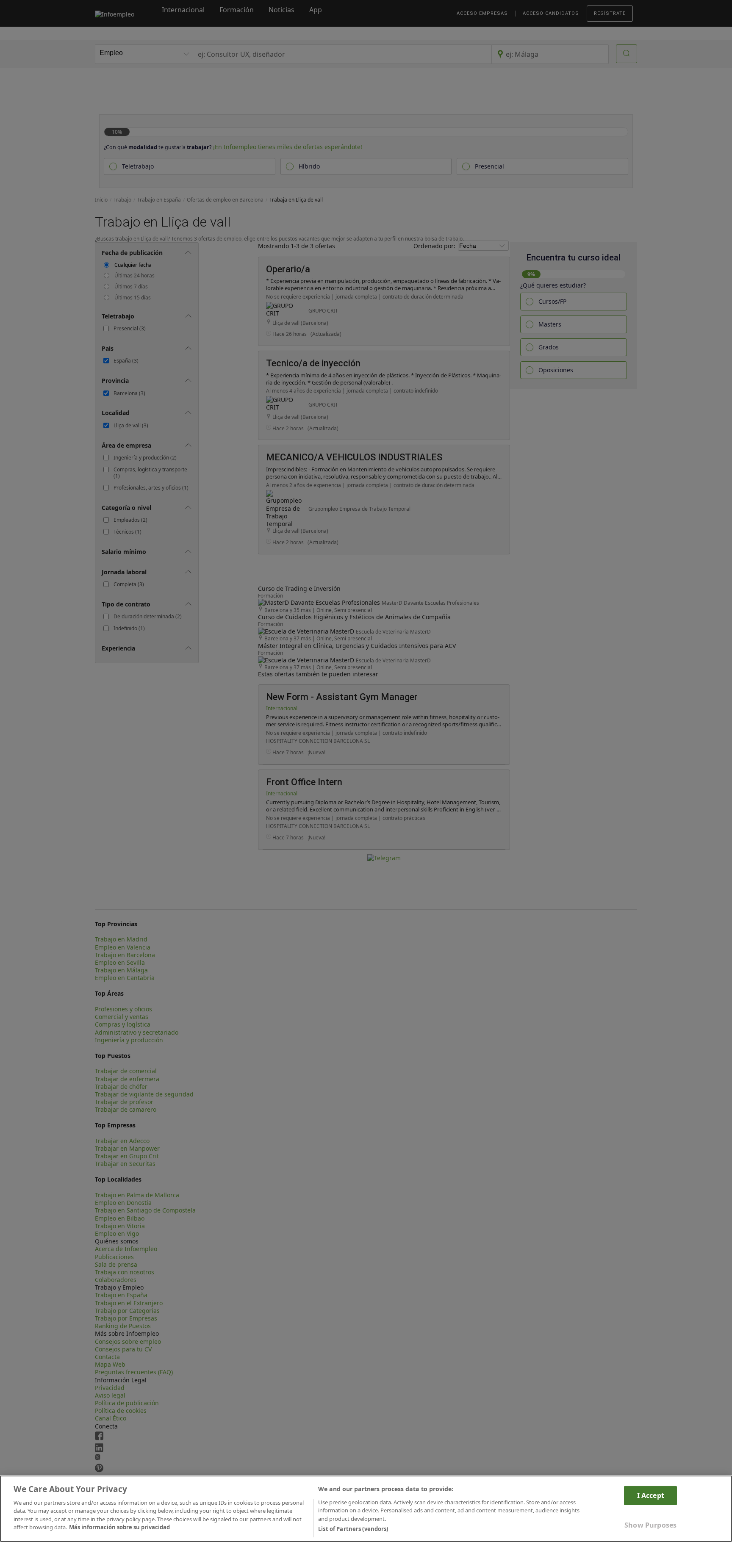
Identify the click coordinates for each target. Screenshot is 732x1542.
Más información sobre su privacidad (119, 1527)
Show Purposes (650, 1525)
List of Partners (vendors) (353, 1529)
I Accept (650, 1495)
